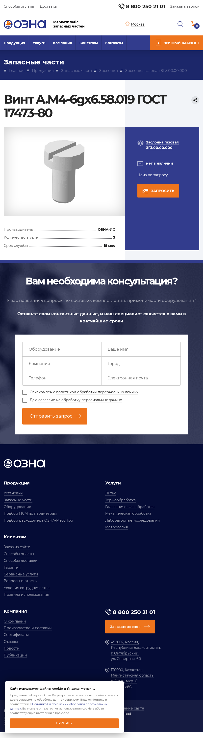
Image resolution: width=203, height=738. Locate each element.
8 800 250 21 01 (145, 6)
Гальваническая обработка (129, 507)
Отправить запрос (51, 416)
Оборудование (17, 507)
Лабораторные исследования (132, 520)
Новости (12, 648)
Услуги (39, 43)
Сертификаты (16, 634)
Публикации (15, 655)
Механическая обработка (128, 513)
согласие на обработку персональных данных (80, 400)
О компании (15, 621)
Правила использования (26, 594)
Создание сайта (129, 708)
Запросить (162, 191)
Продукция (14, 43)
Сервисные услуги (21, 574)
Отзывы (11, 641)
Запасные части (18, 500)
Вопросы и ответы (20, 581)
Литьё (110, 493)
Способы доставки (21, 560)
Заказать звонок (184, 6)
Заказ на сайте (17, 547)
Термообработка (120, 500)
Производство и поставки (28, 628)
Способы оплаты (19, 6)
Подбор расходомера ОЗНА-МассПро (38, 520)
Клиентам (88, 43)
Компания (62, 43)
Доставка (48, 6)
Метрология (116, 527)
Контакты (114, 43)
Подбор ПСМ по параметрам (30, 513)
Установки (13, 493)
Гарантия (12, 567)
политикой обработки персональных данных (97, 392)
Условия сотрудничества (27, 588)
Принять (64, 723)
